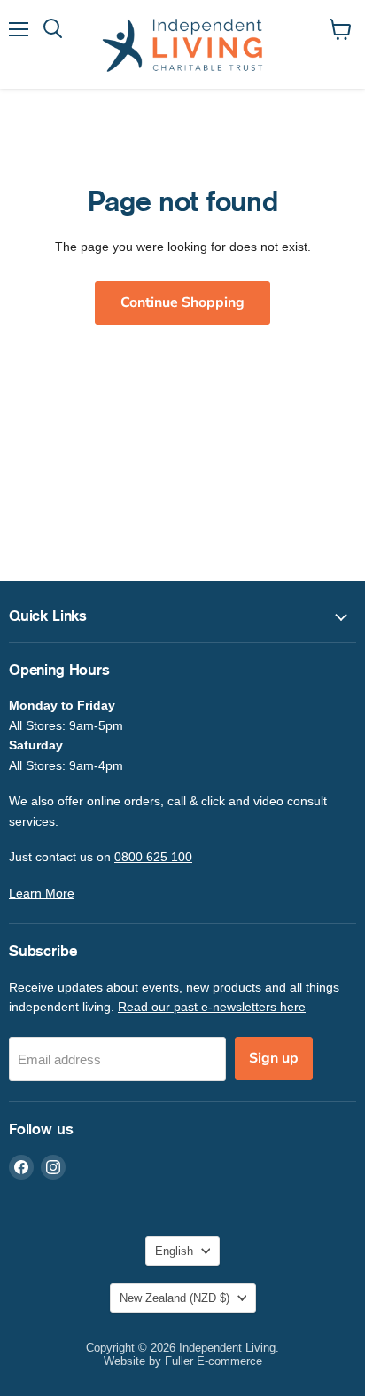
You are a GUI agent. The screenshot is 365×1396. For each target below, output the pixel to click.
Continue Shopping (182, 302)
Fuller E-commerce (213, 1361)
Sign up (274, 1058)
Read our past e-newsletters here (212, 1007)
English (174, 1251)
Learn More (41, 893)
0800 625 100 (153, 857)
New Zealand (174, 1298)
